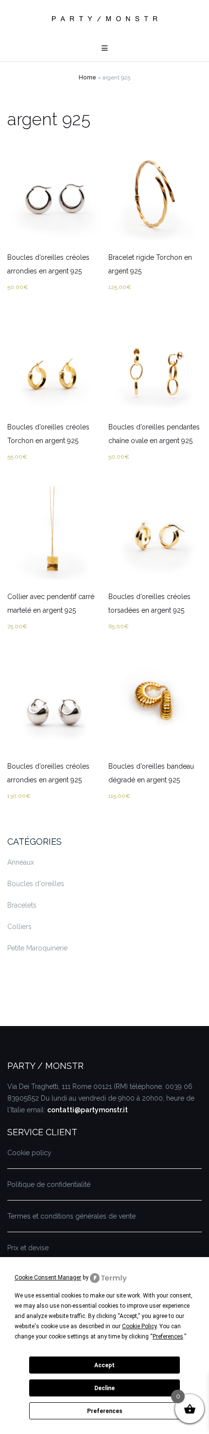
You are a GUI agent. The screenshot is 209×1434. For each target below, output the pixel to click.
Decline (104, 1388)
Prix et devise (28, 1248)
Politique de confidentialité (48, 1184)
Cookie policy (29, 1153)
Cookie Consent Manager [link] (48, 1277)
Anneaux (20, 862)
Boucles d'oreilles (35, 884)
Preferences (104, 1411)
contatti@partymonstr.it (87, 1110)
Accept (104, 1365)
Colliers (19, 926)
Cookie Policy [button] (139, 1326)
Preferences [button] (168, 1336)
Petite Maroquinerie (37, 948)
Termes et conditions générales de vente (71, 1216)
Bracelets (21, 905)
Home (87, 77)
